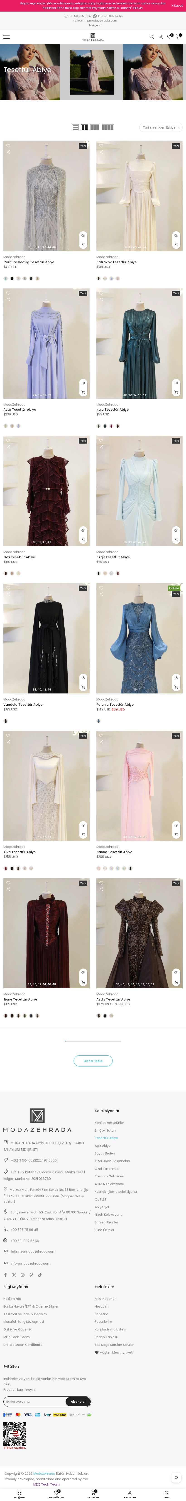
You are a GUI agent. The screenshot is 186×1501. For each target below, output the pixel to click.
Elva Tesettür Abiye (19, 557)
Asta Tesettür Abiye (19, 409)
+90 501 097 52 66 (110, 16)
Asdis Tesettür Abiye (113, 999)
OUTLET (101, 1199)
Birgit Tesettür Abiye (113, 557)
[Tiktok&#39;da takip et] (40, 1275)
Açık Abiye (103, 1145)
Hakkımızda (12, 1298)
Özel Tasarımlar (107, 1169)
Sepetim (101, 1314)
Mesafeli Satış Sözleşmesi (23, 1321)
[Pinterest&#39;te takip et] (31, 1275)
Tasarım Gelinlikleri (109, 1176)
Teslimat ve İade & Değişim (25, 1314)
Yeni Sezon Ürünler (109, 1122)
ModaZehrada (14, 257)
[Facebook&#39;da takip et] (5, 1275)
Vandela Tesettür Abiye (22, 704)
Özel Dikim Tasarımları (112, 1161)
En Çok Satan (105, 1130)
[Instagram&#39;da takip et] (23, 1275)
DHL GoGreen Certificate (22, 1344)
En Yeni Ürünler (106, 1222)
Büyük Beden (105, 1153)
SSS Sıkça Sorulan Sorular (114, 1344)
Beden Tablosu (106, 1337)
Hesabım (102, 1306)
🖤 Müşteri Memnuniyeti (114, 1352)
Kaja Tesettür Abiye (112, 409)
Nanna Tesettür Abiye (114, 852)
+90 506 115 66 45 (80, 16)
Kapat (10, 5)
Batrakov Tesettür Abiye (116, 262)
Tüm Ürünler (104, 1230)
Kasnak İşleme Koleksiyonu (116, 1191)
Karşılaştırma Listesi (110, 1329)
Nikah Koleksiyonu (108, 1214)
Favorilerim (103, 1321)
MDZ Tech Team (16, 1337)
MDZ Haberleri (105, 1298)
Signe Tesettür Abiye (20, 999)
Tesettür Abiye (106, 1138)
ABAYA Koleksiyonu (109, 1184)
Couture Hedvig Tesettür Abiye (28, 262)
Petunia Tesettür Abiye (115, 704)
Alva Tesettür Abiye (19, 852)
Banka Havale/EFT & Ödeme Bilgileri (31, 1306)
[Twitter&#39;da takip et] (14, 1275)
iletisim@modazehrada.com (97, 20)
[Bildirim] (93, 5)
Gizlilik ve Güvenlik (17, 1329)
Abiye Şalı (102, 1207)
